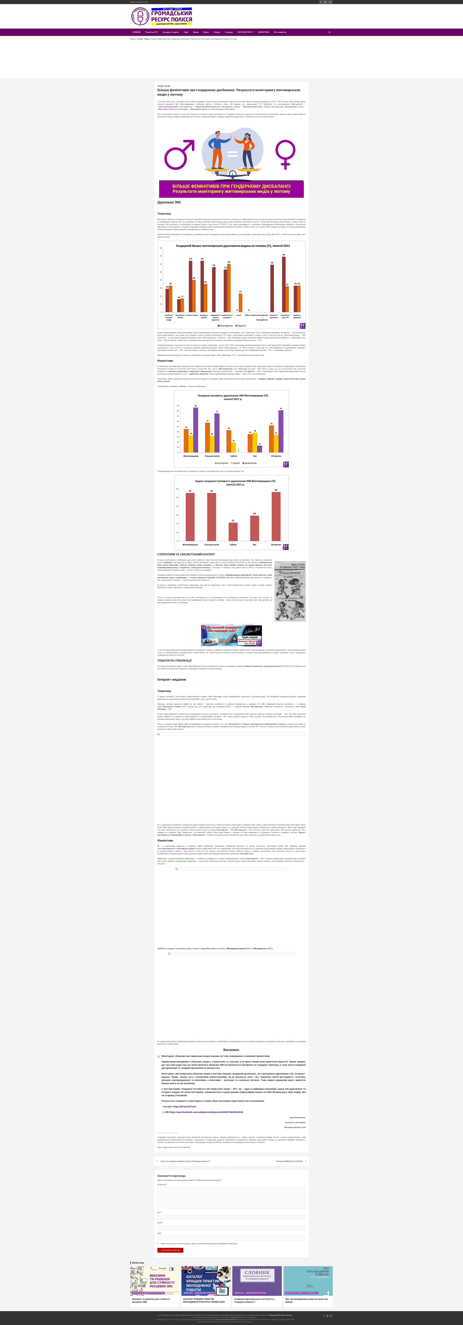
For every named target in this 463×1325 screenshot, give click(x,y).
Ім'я (159, 1212)
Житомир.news (257, 706)
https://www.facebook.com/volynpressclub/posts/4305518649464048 (206, 1112)
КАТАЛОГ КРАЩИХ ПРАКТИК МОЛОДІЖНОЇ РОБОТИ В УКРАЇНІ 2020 (204, 1300)
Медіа (195, 32)
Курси (206, 32)
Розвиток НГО (151, 32)
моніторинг (178, 1147)
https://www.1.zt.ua (165, 109)
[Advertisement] (231, 58)
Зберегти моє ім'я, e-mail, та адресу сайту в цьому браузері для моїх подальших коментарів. (199, 1244)
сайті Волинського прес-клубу (283, 1092)
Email (160, 1223)
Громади (229, 32)
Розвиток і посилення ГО (307, 1293)
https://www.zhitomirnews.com (208, 107)
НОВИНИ (136, 32)
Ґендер (217, 32)
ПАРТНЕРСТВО (244, 32)
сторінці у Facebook (176, 1095)
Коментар (162, 1185)
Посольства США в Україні (225, 1319)
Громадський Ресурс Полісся (280, 1315)
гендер (164, 1147)
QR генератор (280, 32)
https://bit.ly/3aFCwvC (184, 1106)
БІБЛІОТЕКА (263, 32)
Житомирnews (168, 849)
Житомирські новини (172, 706)
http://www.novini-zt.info (252, 107)
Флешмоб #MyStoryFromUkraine (289, 1161)
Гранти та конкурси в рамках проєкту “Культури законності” (185, 1161)
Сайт (159, 1233)
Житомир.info (234, 724)
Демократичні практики (154, 1293)
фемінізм (186, 1147)
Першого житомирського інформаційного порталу (264, 724)
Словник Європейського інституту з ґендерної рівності (254, 1300)
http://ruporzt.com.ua (198, 109)
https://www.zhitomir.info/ (168, 107)
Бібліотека (137, 1293)
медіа (170, 1147)
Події (186, 32)
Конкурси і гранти (171, 32)
